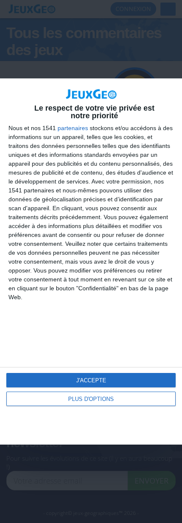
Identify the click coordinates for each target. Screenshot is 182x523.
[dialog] (91, 261)
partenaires (73, 128)
